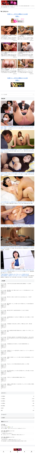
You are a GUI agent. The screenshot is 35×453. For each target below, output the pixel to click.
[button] (33, 94)
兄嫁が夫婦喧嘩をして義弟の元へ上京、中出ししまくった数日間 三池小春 (14, 275)
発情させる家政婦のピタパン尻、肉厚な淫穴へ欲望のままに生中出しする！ (15, 225)
